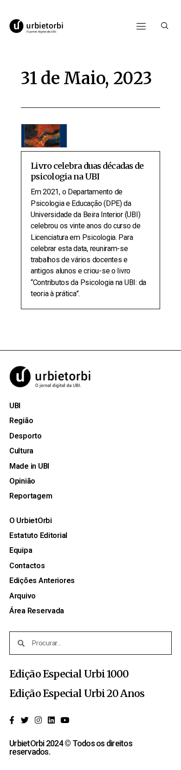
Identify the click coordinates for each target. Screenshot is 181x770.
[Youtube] (64, 719)
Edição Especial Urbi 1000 (69, 674)
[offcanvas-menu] (165, 26)
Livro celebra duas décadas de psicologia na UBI (87, 171)
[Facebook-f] (11, 719)
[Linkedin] (51, 719)
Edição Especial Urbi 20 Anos (76, 693)
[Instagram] (38, 719)
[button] (140, 26)
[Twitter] (25, 719)
